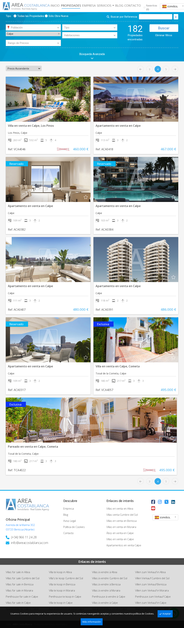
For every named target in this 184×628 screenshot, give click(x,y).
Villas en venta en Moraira (121, 527)
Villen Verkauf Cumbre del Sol (152, 578)
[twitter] (166, 502)
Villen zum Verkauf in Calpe (150, 602)
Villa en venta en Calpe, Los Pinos (31, 126)
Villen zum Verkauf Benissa (150, 584)
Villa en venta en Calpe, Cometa (118, 366)
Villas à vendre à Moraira (106, 590)
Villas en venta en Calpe (120, 539)
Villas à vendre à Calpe (105, 602)
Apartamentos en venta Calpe (123, 545)
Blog (119, 5)
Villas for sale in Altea (18, 572)
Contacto (132, 5)
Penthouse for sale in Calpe (22, 596)
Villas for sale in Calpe (18, 602)
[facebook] (153, 502)
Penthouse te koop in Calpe (65, 596)
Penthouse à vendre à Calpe (108, 596)
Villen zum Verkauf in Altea (150, 572)
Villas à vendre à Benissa (106, 584)
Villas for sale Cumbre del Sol (22, 578)
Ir (176, 17)
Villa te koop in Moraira (62, 590)
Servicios (104, 5)
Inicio (55, 5)
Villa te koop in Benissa (62, 584)
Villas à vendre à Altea (104, 572)
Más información (91, 621)
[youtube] (153, 508)
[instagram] (160, 502)
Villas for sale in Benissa (19, 584)
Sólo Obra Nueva (58, 16)
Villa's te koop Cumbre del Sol (66, 578)
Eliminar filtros (163, 35)
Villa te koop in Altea (60, 572)
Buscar (163, 28)
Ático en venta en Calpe (120, 533)
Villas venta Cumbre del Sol (122, 514)
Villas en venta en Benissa (121, 521)
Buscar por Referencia (124, 16)
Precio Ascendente (18, 68)
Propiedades (71, 5)
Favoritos (151, 7)
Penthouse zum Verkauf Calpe (153, 596)
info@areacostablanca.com (29, 543)
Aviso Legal (69, 521)
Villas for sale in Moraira (19, 590)
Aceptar (166, 613)
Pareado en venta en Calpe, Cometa (33, 447)
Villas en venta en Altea (119, 508)
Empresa (89, 5)
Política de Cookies (74, 527)
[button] (16, 99)
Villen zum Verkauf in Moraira (152, 590)
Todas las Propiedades (30, 16)
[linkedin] (173, 502)
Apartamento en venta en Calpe (118, 126)
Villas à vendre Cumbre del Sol (109, 578)
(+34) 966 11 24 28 (24, 537)
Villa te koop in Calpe (60, 602)
